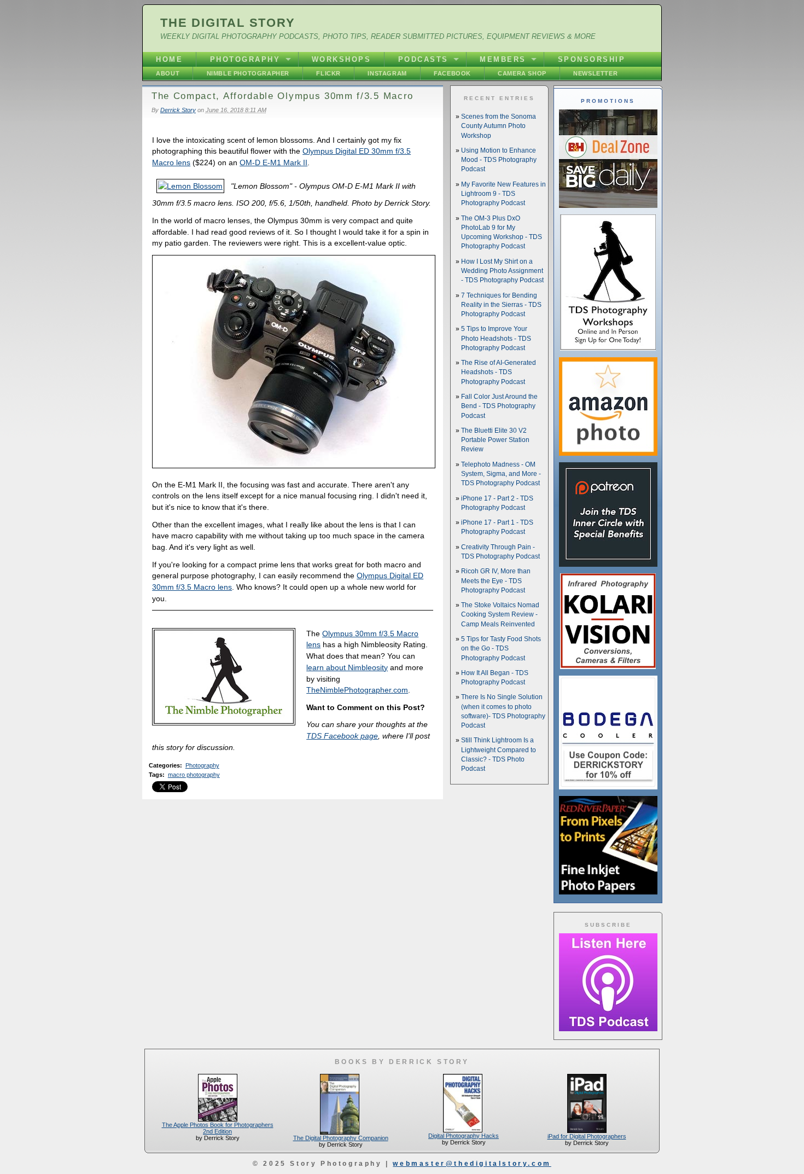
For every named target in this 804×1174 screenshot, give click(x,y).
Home (169, 59)
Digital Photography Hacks (463, 1135)
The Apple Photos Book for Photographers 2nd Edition (217, 1128)
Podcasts (423, 59)
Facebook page (342, 735)
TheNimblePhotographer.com (357, 689)
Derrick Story (178, 110)
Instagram (387, 73)
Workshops (341, 59)
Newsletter (595, 73)
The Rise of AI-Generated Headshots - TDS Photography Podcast (498, 372)
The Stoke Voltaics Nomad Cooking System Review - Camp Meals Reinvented (500, 614)
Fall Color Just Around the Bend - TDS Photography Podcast (499, 406)
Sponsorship (592, 59)
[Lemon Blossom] (190, 186)
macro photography (194, 774)
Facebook (452, 73)
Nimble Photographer (248, 73)
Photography (245, 59)
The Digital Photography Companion (340, 1138)
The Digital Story (227, 23)
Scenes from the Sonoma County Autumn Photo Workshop (498, 126)
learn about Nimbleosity (347, 667)
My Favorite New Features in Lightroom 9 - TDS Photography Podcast (503, 194)
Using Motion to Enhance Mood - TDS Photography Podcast (499, 160)
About (167, 73)
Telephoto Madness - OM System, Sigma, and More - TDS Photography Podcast (501, 474)
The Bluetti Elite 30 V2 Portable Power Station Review (495, 440)
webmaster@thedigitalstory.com (472, 1163)
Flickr (328, 73)
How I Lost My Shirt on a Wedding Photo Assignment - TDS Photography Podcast (502, 271)
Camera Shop (522, 73)
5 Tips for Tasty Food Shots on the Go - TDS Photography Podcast (501, 648)
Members (503, 59)
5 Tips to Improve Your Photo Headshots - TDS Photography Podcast (496, 338)
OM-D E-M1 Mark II (273, 162)
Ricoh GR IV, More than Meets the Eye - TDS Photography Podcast (496, 581)
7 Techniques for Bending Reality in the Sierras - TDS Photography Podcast (501, 305)
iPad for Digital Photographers (586, 1136)
